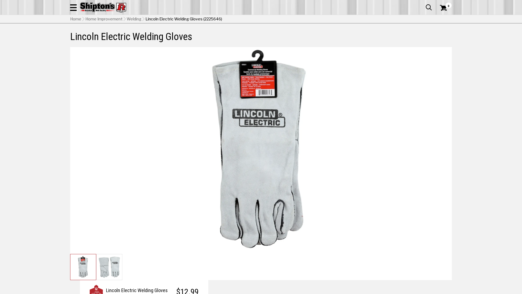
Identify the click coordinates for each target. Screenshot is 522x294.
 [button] (429, 7)
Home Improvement (104, 19)
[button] (73, 7)
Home (75, 19)
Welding (134, 19)
